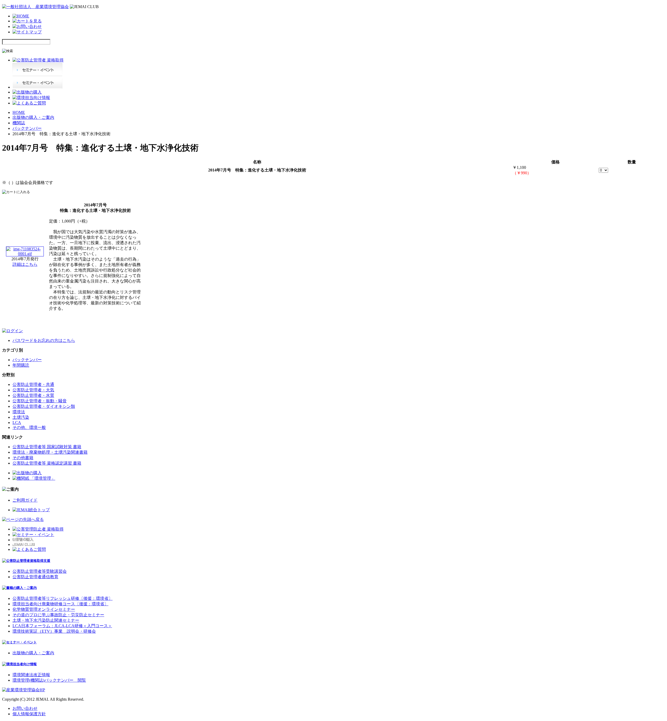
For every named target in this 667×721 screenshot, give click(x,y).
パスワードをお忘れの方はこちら (44, 340)
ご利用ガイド (25, 500)
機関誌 (19, 123)
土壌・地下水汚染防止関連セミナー (46, 620)
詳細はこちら (25, 264)
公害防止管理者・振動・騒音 (40, 401)
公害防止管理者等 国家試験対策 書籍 (47, 447)
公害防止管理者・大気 (33, 390)
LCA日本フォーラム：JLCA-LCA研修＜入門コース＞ (62, 626)
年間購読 (21, 365)
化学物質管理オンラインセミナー (44, 609)
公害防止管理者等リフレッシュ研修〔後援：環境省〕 (63, 598)
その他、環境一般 (29, 427)
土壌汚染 (21, 417)
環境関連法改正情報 (31, 675)
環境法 (19, 412)
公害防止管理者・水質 (33, 395)
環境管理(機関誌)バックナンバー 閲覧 (49, 680)
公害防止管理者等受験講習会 (40, 571)
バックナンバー (27, 128)
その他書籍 (23, 457)
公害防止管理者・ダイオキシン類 (44, 406)
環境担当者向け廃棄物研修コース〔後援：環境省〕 (60, 604)
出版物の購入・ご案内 (33, 117)
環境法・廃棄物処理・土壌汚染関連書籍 (50, 452)
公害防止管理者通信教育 (35, 577)
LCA (17, 422)
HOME (19, 112)
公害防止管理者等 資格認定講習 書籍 (47, 463)
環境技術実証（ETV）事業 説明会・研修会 (54, 631)
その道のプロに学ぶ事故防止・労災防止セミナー (58, 615)
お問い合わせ (25, 708)
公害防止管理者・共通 (33, 384)
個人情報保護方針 (29, 714)
